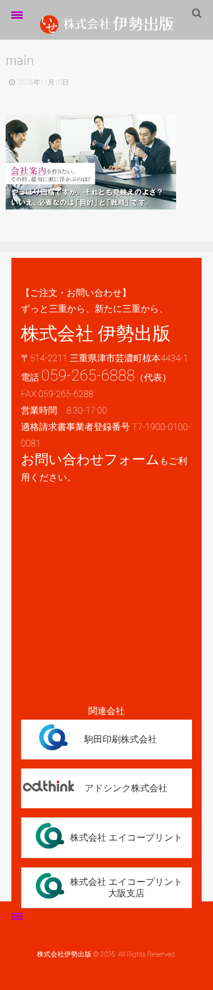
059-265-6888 (88, 375)
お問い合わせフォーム (90, 459)
